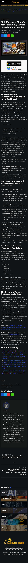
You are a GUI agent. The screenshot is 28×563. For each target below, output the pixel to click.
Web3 (10, 387)
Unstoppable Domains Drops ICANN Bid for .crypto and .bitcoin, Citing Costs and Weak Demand (14, 356)
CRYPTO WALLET (5, 384)
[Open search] (26, 2)
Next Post (21, 467)
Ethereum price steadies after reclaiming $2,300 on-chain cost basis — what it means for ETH (14, 366)
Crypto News (8, 9)
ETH (11, 384)
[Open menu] (3, 2)
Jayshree (4, 30)
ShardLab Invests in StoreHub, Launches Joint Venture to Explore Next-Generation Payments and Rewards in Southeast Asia (14, 372)
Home (2, 9)
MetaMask (17, 384)
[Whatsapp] (12, 35)
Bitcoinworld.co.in (14, 334)
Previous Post (8, 454)
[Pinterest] (8, 35)
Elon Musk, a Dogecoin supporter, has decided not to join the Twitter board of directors (13, 327)
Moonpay (4, 387)
